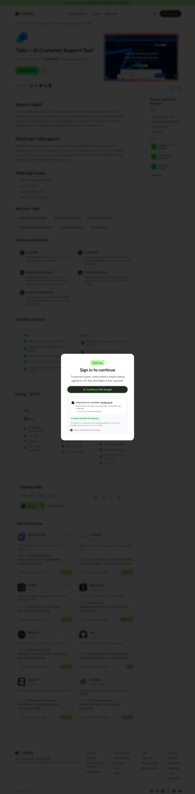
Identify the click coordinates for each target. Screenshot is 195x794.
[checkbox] (73, 402)
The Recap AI (106, 402)
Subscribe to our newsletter (94, 402)
